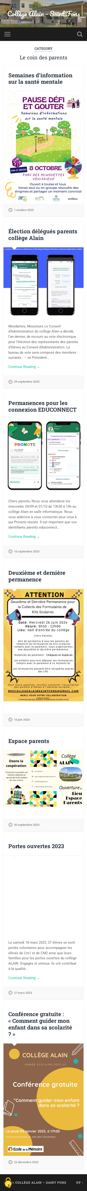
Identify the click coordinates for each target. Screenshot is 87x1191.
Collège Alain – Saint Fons (40, 1182)
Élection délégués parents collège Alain (42, 235)
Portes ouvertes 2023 (36, 846)
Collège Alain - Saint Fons (43, 13)
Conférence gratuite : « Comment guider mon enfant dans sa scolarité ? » (40, 1024)
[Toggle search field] (80, 34)
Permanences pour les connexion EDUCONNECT (42, 406)
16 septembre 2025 (26, 551)
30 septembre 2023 (26, 825)
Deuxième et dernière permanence (36, 576)
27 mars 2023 (23, 992)
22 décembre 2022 (26, 1162)
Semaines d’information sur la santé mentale (40, 79)
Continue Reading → (24, 367)
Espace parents (28, 741)
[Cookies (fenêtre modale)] (8, 1183)
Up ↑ (80, 1182)
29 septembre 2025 (26, 381)
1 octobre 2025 (24, 210)
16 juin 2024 (22, 719)
